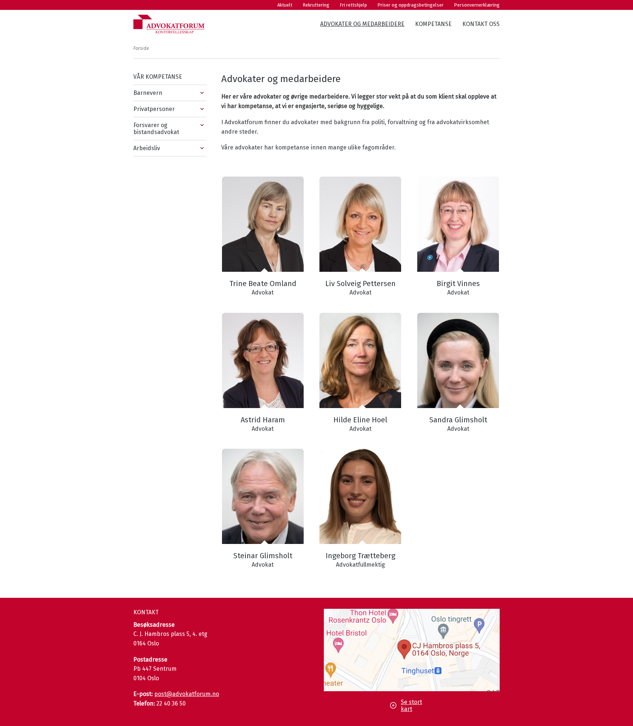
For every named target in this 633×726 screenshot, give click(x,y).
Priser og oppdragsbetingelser (410, 5)
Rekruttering (316, 5)
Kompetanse (433, 24)
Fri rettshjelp (353, 5)
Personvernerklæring (477, 5)
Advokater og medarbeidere (362, 24)
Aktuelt (284, 5)
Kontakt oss (481, 24)
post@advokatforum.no (186, 693)
